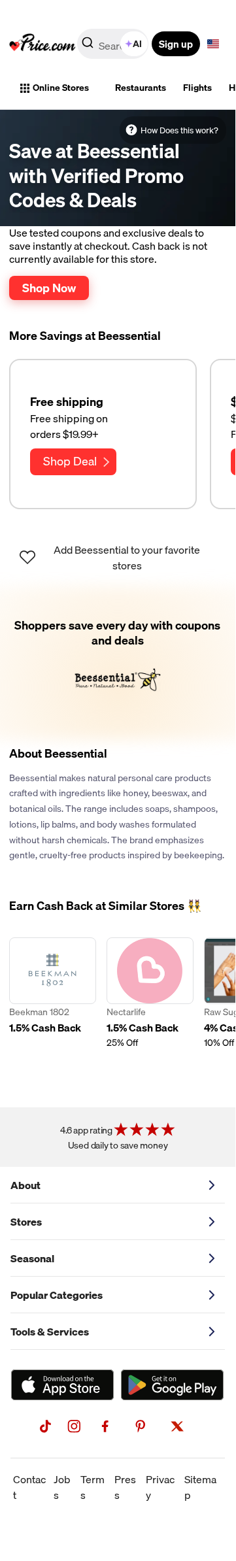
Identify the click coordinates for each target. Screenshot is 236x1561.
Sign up (176, 44)
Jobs (62, 1487)
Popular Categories (56, 1294)
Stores (26, 1221)
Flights (197, 87)
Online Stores (61, 87)
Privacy (160, 1487)
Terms (92, 1487)
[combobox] (114, 44)
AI (137, 44)
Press (125, 1487)
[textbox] (213, 44)
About (25, 1185)
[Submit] (87, 46)
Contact (29, 1487)
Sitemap (200, 1487)
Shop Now (49, 287)
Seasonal (32, 1258)
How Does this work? (179, 130)
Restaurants (140, 87)
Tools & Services (49, 1331)
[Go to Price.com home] (42, 43)
